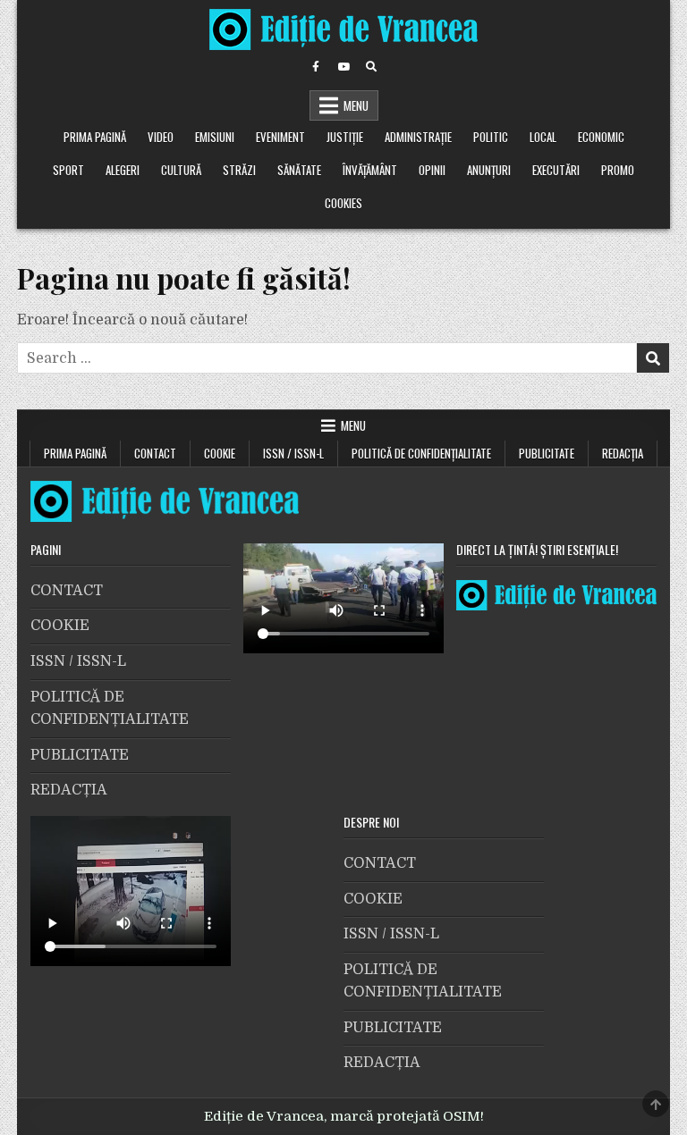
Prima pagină (95, 137)
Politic (490, 137)
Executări (556, 170)
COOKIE (219, 453)
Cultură (181, 170)
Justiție (345, 137)
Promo (617, 170)
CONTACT (155, 453)
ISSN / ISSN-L (293, 453)
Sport (68, 170)
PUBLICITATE (546, 453)
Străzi (239, 170)
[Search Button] (371, 67)
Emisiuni (214, 137)
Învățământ (370, 170)
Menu (356, 105)
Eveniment (280, 137)
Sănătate (299, 170)
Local (543, 137)
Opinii (432, 170)
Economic (601, 137)
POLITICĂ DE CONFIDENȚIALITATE (421, 453)
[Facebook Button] (315, 67)
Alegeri (123, 170)
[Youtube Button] (343, 67)
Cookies (343, 203)
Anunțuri (489, 170)
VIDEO (161, 137)
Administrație (418, 137)
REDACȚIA (622, 453)
